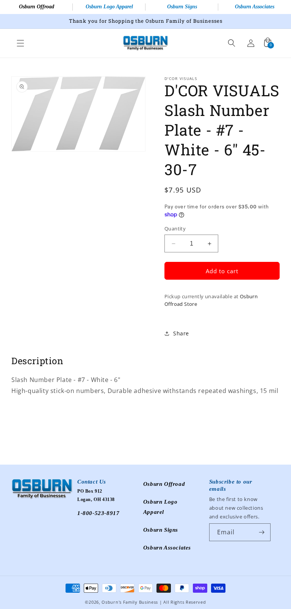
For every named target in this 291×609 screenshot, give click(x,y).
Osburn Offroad (36, 6)
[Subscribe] (261, 532)
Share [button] (181, 333)
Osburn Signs (182, 6)
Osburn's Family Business (130, 602)
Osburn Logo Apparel (109, 6)
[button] (20, 43)
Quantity (175, 228)
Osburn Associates (254, 6)
